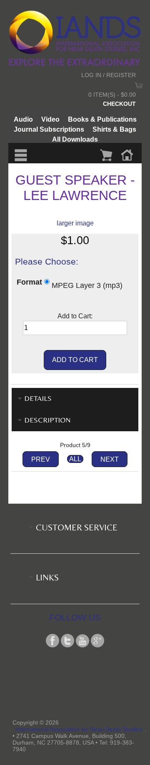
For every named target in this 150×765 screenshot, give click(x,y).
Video (50, 119)
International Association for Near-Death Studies (78, 729)
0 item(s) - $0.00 (112, 94)
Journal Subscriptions (49, 129)
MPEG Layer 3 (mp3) (87, 285)
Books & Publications (102, 119)
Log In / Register (108, 75)
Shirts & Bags (114, 129)
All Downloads (75, 139)
